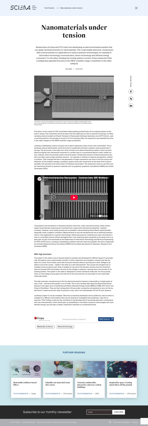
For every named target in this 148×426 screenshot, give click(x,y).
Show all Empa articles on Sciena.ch (74, 319)
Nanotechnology (65, 326)
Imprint (135, 422)
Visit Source (104, 319)
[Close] (136, 8)
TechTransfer (49, 8)
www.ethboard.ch (28, 422)
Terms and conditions (122, 422)
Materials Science (45, 326)
